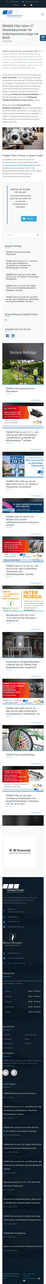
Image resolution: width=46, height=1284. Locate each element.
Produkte (7, 1035)
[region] (20, 851)
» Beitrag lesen (35, 400)
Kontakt (16, 5)
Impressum (26, 1276)
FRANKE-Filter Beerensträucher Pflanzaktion (20, 390)
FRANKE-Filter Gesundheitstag (20, 754)
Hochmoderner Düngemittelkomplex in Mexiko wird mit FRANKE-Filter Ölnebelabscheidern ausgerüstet (22, 664)
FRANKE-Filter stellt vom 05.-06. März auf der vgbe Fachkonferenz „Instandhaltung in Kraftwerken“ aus (23, 711)
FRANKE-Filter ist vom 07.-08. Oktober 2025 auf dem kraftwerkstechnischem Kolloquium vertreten (21, 288)
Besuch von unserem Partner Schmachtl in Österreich (23, 1246)
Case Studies (8, 1048)
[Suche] (38, 235)
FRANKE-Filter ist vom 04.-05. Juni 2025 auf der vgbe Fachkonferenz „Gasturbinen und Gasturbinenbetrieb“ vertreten (22, 299)
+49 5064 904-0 (14, 1)
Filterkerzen (8, 1039)
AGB (24, 1274)
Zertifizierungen (31, 1035)
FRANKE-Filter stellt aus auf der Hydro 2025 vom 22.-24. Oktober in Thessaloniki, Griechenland (22, 276)
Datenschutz (31, 1274)
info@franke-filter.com (31, 1)
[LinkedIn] (13, 335)
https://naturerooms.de (16, 963)
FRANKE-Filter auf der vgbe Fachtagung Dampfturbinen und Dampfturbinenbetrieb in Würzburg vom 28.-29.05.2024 (22, 799)
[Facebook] (7, 335)
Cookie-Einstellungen (29, 1278)
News (27, 1039)
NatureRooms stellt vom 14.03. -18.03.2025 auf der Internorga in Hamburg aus (21, 618)
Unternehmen (8, 1043)
